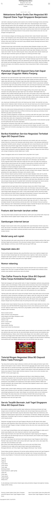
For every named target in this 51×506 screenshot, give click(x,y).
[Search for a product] (2, 4)
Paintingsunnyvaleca (25, 1)
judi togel (31, 365)
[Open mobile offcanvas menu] (49, 3)
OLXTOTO (12, 499)
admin (29, 12)
